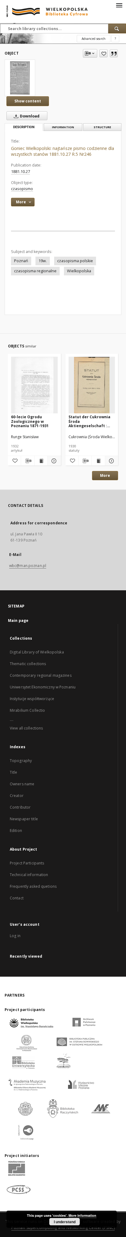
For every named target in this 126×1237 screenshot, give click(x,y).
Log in (15, 935)
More (105, 475)
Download (29, 116)
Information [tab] (63, 127)
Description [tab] (24, 127)
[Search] (117, 28)
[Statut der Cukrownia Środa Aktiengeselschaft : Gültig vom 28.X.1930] (92, 385)
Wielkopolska (79, 271)
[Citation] (114, 53)
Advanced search (94, 38)
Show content (27, 101)
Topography (21, 760)
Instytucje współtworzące (32, 698)
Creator (17, 795)
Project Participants (27, 863)
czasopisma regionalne (35, 271)
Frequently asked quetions (33, 886)
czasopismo (22, 188)
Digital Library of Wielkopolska (37, 652)
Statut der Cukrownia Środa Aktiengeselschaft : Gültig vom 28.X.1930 (89, 421)
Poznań (21, 260)
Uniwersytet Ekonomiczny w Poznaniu (43, 687)
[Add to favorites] (103, 53)
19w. (43, 260)
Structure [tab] (102, 127)
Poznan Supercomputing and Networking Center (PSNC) (63, 1227)
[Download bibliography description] (27, 461)
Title (13, 772)
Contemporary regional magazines (41, 675)
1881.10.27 (20, 171)
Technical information (29, 874)
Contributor (20, 807)
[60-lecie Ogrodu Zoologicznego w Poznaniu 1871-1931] (34, 385)
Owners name (22, 784)
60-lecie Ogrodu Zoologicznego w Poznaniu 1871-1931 (30, 421)
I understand (65, 1221)
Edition (16, 830)
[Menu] (118, 5)
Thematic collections (28, 663)
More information (82, 1215)
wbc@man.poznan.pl (27, 565)
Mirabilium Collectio (27, 710)
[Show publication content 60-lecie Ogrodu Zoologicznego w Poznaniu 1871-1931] (41, 461)
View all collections (26, 728)
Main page (18, 620)
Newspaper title (24, 818)
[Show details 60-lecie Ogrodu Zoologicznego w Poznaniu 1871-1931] (53, 461)
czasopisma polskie (75, 260)
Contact (17, 898)
